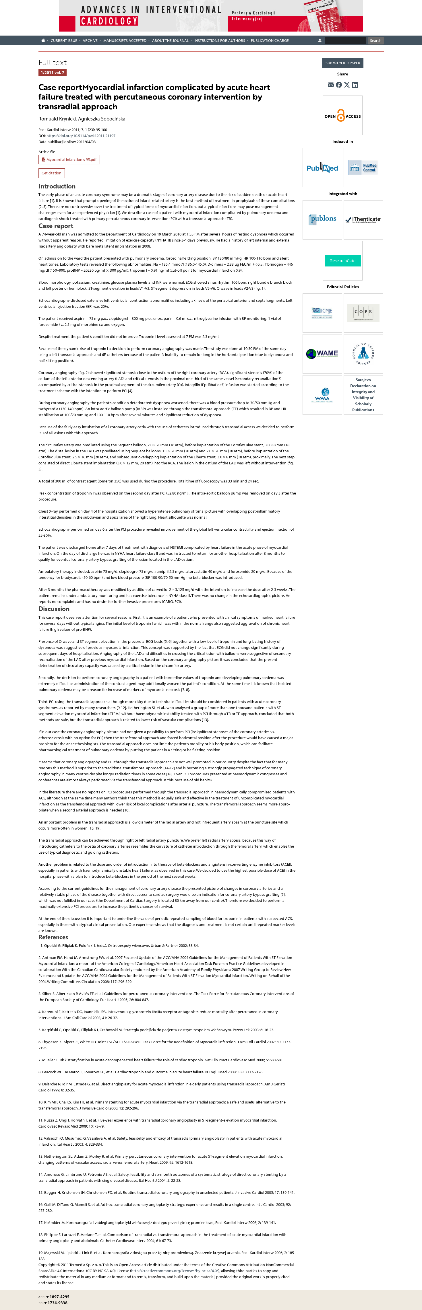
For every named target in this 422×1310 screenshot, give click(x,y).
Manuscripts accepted (124, 40)
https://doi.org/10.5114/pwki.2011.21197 (81, 135)
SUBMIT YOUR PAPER (343, 63)
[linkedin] (355, 85)
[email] (331, 85)
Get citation (51, 173)
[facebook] (339, 85)
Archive (90, 40)
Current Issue (64, 40)
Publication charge (270, 40)
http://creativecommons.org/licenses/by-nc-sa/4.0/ (174, 1270)
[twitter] (347, 85)
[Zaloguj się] (320, 40)
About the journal (170, 40)
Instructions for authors (219, 40)
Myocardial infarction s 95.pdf (71, 159)
